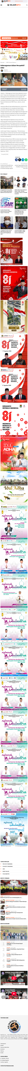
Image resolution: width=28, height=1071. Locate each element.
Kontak (2, 1052)
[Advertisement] (14, 22)
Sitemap (2, 1051)
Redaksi (25, 1038)
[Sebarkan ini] (16, 159)
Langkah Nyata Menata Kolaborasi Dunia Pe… (15, 907)
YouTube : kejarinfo (4, 1062)
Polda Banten (6, 874)
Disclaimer (3, 1049)
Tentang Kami (3, 1043)
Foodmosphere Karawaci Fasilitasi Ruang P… (15, 966)
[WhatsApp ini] (26, 159)
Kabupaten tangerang (10, 900)
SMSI (4, 869)
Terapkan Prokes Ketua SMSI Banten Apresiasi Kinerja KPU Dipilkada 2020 (6, 232)
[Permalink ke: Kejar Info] (2, 70)
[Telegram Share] (22, 159)
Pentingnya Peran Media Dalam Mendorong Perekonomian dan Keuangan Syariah (20, 212)
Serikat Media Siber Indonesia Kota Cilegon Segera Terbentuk (6, 211)
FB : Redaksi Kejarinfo (5, 1060)
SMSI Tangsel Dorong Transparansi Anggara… (14, 913)
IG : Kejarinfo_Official (5, 1058)
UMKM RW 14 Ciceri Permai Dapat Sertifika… (15, 944)
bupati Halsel (6, 871)
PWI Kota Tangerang (7, 864)
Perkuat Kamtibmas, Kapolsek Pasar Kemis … (15, 949)
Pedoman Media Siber (5, 1047)
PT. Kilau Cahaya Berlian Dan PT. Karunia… (14, 955)
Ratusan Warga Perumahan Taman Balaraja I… (16, 902)
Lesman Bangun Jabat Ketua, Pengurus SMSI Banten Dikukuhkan (20, 231)
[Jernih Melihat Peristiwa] (14, 4)
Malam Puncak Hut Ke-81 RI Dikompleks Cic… (11, 897)
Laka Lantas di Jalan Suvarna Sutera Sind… (16, 918)
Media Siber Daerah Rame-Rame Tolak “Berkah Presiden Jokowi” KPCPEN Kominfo (21, 191)
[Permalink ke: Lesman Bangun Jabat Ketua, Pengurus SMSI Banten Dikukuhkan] (21, 222)
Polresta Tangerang (8, 866)
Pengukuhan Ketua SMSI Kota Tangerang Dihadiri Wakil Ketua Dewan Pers (6, 191)
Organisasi (8, 911)
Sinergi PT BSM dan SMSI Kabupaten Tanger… (16, 960)
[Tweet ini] (19, 159)
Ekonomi (8, 942)
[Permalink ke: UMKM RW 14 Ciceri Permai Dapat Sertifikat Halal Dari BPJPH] (14, 933)
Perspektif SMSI (4, 154)
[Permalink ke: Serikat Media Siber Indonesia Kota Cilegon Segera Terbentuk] (7, 202)
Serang (2, 896)
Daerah (7, 905)
